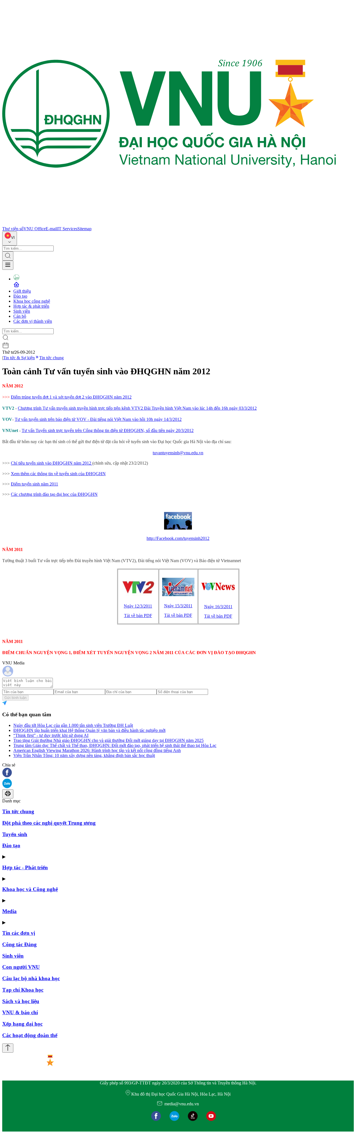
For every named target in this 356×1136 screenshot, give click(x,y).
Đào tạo (20, 296)
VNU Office (34, 228)
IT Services (67, 228)
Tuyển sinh (14, 834)
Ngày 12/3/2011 (138, 606)
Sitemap (84, 228)
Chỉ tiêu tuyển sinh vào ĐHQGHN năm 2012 (51, 463)
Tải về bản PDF (138, 615)
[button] (178, 773)
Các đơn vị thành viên (32, 321)
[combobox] (9, 238)
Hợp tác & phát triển (31, 306)
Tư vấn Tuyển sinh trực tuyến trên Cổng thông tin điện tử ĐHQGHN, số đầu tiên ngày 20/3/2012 (108, 430)
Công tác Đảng (19, 944)
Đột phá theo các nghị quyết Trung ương (49, 823)
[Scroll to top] (7, 1048)
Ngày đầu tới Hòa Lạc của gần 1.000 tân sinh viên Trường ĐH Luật (73, 725)
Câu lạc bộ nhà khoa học (31, 978)
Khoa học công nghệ (31, 301)
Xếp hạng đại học (22, 1024)
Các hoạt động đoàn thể (29, 1035)
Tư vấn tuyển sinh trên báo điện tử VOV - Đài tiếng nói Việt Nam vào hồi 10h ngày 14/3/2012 (98, 419)
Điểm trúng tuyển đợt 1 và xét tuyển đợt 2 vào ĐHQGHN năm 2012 (71, 397)
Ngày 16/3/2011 (218, 606)
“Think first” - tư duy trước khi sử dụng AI (50, 735)
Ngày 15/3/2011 (178, 605)
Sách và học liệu (20, 1001)
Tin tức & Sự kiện (19, 357)
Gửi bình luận (15, 698)
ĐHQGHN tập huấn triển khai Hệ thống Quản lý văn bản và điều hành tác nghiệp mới (89, 730)
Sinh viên (21, 311)
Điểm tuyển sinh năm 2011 (34, 484)
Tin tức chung (51, 357)
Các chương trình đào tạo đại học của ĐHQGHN (54, 494)
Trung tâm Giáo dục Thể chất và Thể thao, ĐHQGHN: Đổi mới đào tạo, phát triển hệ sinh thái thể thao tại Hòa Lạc (114, 745)
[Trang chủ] (169, 223)
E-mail (51, 228)
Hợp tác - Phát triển (25, 867)
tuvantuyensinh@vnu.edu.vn (178, 452)
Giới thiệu (22, 291)
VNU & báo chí (20, 1012)
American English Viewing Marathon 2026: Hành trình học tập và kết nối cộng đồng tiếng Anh (97, 750)
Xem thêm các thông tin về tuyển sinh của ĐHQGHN (58, 473)
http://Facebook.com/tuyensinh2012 (178, 538)
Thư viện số (12, 228)
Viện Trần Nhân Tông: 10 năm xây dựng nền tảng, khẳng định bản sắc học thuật (84, 755)
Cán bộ (19, 316)
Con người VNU (21, 967)
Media (9, 911)
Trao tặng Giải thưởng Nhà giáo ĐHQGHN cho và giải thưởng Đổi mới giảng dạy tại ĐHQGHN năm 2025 (108, 740)
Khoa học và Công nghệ (30, 889)
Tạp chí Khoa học (22, 990)
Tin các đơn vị (18, 933)
